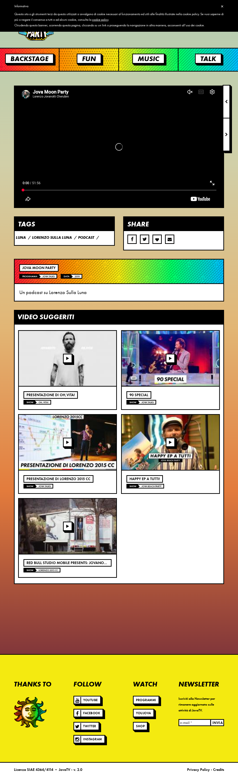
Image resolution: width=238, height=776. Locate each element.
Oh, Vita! (44, 402)
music (148, 58)
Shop (140, 726)
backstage (29, 58)
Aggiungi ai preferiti (157, 239)
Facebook (91, 713)
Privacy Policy (198, 769)
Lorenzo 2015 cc (48, 570)
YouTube (90, 700)
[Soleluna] (30, 712)
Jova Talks (49, 276)
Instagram (92, 739)
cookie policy (100, 20)
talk (208, 58)
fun (89, 58)
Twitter (89, 726)
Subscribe (169, 239)
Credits (218, 769)
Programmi (146, 700)
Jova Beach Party (152, 486)
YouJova (143, 713)
